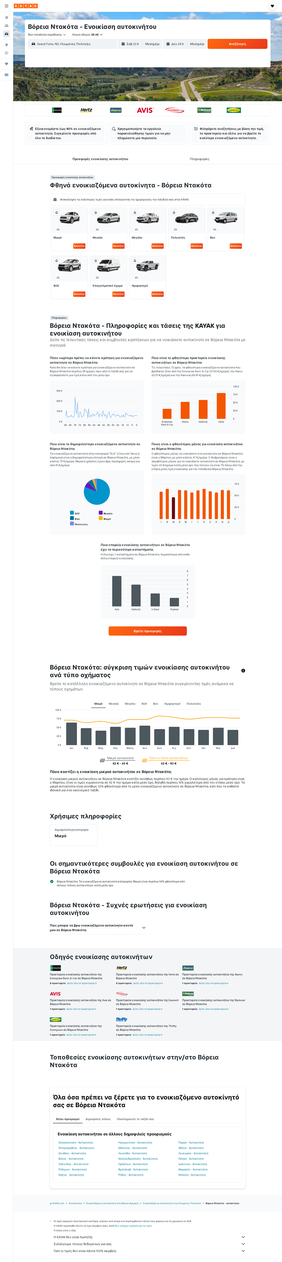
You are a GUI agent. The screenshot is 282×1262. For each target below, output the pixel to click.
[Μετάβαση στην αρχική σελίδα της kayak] (26, 6)
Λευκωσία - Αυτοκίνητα (193, 1153)
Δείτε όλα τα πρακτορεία (81, 983)
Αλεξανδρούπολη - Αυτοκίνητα (137, 1158)
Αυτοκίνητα (75, 1203)
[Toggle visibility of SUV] (75, 513)
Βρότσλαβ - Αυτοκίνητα (133, 1169)
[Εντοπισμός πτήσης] (7, 53)
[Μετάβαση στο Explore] (7, 45)
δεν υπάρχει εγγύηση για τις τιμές (133, 1225)
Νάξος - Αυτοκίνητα (71, 1175)
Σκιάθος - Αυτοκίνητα (72, 1153)
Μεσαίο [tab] (114, 703)
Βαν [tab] (155, 703)
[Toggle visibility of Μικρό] (105, 518)
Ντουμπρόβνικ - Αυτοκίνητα (76, 1148)
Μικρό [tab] (98, 703)
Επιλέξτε (79, 246)
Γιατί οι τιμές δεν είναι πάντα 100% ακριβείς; (85, 1251)
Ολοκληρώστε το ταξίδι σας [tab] (135, 1119)
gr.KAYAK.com (57, 1203)
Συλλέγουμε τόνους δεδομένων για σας (83, 1244)
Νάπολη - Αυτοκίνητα (192, 1175)
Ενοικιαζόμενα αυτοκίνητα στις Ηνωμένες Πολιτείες (172, 1203)
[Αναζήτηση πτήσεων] (7, 18)
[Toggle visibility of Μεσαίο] (105, 513)
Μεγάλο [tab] (130, 703)
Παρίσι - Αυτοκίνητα (191, 1142)
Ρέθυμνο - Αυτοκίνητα (73, 1169)
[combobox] (47, 35)
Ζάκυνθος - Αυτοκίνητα (73, 1164)
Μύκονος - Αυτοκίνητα (132, 1148)
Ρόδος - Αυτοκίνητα (130, 1175)
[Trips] (7, 64)
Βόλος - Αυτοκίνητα (71, 1158)
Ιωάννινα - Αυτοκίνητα (192, 1164)
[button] (6, 6)
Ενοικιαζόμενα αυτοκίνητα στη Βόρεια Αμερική (112, 1203)
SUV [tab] (144, 703)
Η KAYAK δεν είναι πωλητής (73, 1237)
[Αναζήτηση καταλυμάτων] (7, 26)
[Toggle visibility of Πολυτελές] (79, 524)
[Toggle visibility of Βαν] (75, 518)
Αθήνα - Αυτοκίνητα (191, 1148)
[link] (148, 631)
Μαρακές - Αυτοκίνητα (193, 1169)
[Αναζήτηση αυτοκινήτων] (7, 34)
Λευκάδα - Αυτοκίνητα (132, 1153)
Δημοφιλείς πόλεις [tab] (98, 1119)
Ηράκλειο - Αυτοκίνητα (133, 1164)
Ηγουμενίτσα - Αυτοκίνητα (135, 1142)
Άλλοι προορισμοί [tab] (67, 1119)
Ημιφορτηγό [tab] (172, 703)
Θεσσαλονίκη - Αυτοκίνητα (76, 1142)
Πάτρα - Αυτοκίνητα (191, 1158)
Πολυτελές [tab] (194, 703)
